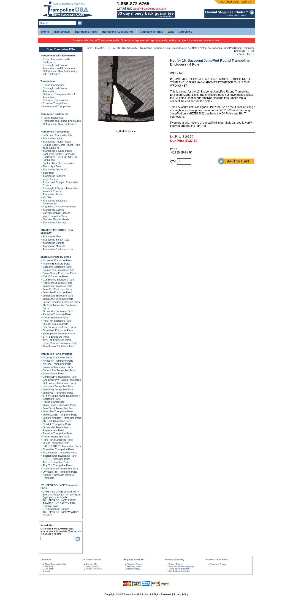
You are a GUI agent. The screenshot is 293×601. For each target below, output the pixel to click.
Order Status (92, 566)
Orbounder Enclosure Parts (58, 311)
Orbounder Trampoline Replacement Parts (55, 429)
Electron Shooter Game (56, 219)
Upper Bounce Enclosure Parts (60, 343)
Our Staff (49, 569)
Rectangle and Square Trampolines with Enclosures (59, 66)
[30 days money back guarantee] (146, 17)
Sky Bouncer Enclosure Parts (59, 327)
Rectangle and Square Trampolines (55, 90)
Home (45, 31)
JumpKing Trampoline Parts (58, 389)
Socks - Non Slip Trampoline (58, 163)
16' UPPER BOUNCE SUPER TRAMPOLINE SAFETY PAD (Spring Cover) (59, 503)
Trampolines (62, 31)
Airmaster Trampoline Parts (58, 360)
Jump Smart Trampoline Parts (59, 405)
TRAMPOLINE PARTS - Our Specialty (116, 48)
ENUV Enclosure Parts (55, 276)
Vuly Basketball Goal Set (56, 213)
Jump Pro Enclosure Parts (57, 292)
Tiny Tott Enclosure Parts (57, 340)
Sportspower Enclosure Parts (59, 333)
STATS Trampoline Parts (56, 459)
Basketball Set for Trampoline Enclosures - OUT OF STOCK (60, 155)
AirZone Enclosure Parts (56, 263)
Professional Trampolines (57, 106)
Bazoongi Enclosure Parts (57, 266)
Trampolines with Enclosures (58, 55)
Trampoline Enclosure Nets (58, 249)
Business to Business (217, 560)
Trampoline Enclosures (54, 114)
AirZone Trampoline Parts (57, 364)
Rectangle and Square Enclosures (62, 120)
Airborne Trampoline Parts (57, 357)
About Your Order (94, 569)
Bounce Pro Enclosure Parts (58, 270)
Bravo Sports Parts (53, 373)
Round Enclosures (53, 117)
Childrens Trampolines (55, 100)
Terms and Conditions (178, 569)
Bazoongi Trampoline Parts (58, 367)
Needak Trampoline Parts (57, 424)
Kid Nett (47, 197)
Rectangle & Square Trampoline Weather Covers (60, 190)
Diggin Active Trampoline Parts (60, 376)
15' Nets (193, 48)
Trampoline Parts (86, 31)
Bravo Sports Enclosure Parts (59, 273)
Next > (251, 54)
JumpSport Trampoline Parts (59, 408)
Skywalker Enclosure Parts (58, 330)
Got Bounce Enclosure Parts (59, 279)
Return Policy (133, 569)
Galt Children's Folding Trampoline (62, 380)
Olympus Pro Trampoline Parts (60, 471)
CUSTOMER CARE (229, 2)
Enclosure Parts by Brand (56, 256)
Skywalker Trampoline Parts (58, 449)
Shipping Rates (134, 564)
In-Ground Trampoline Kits (57, 135)
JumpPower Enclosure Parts (59, 346)
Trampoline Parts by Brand (57, 353)
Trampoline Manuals (54, 246)
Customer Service (92, 560)
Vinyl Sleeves (50, 179)
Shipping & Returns (134, 560)
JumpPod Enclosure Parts (57, 289)
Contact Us (91, 564)
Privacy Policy (175, 564)
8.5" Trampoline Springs (56, 509)
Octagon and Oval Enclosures (59, 124)
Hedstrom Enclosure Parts (57, 282)
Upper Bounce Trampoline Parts (61, 468)
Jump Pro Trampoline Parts (58, 411)
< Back (241, 54)
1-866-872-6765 (133, 3)
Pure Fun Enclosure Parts (57, 320)
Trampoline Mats (52, 236)
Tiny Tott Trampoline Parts (57, 465)
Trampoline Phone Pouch (57, 141)
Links (47, 571)
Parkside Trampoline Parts (57, 433)
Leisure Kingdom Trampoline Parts (62, 417)
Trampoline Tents (52, 194)
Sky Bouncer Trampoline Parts (60, 452)
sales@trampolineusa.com (149, 8)
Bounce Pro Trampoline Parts (59, 370)
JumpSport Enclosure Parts (58, 295)
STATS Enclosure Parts (56, 336)
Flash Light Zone (52, 166)
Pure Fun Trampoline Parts (58, 439)
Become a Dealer (218, 564)
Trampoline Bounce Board (57, 150)
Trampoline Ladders (54, 176)
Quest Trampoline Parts (56, 443)
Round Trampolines (54, 85)
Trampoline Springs (53, 242)
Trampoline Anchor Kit (55, 169)
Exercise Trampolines (55, 103)
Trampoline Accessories (117, 31)
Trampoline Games (53, 209)
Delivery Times (134, 566)
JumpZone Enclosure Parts (58, 298)
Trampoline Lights (52, 138)
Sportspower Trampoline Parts (60, 455)
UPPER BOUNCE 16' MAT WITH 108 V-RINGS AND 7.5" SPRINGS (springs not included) (62, 494)
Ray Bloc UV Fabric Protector (59, 206)
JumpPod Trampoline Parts (58, 392)
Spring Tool (49, 160)
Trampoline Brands (150, 31)
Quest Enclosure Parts (55, 324)
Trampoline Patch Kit (54, 222)
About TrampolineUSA (55, 564)
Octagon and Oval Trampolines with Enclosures (60, 72)
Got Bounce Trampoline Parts (59, 383)
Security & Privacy (174, 560)
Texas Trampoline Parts (56, 462)
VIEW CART (248, 2)
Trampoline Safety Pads (56, 239)
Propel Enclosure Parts (55, 317)
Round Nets (179, 48)
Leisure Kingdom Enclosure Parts (61, 302)
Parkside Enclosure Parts (57, 314)
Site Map (49, 566)
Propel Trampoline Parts (56, 436)
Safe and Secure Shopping (181, 566)
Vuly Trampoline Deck (55, 216)
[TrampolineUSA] (65, 18)
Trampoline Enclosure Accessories (55, 202)
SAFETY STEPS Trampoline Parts (62, 446)
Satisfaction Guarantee (179, 571)
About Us (46, 560)
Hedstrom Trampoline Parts (58, 386)
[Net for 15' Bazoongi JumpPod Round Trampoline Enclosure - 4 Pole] (126, 133)
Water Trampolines (180, 31)
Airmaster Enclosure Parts (57, 260)
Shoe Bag (48, 172)
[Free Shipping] (229, 17)
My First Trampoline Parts (57, 421)
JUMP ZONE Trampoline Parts (60, 414)
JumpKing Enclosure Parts (57, 286)
